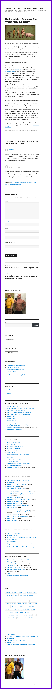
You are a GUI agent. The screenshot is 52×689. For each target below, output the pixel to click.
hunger (28, 130)
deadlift (8, 606)
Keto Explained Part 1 (12, 416)
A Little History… (11, 634)
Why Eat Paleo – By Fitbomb (14, 429)
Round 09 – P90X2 (12, 507)
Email (7, 228)
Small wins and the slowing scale (16, 365)
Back (24, 592)
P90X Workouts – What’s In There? (16, 640)
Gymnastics (22, 606)
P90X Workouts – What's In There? (16, 569)
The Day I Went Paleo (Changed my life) (17, 425)
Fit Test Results (11, 482)
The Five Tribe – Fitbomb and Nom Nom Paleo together (22, 547)
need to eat (18, 69)
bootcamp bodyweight (12, 600)
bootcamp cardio (24, 600)
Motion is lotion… (11, 373)
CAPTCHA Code (9, 248)
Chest (29, 603)
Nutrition (24, 130)
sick (25, 618)
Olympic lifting (26, 609)
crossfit (35, 603)
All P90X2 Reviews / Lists (13, 442)
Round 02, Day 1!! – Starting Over (15, 488)
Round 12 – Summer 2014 (13, 514)
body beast (23, 595)
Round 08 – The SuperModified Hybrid (17, 505)
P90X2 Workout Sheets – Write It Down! (17, 575)
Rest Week (9, 618)
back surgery (9, 595)
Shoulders (20, 618)
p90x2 (33, 609)
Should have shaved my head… (15, 545)
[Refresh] (15, 242)
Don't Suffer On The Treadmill (15, 446)
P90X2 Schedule (11, 573)
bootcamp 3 (25, 598)
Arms (20, 592)
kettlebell (13, 609)
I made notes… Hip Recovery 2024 (16, 375)
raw (10, 131)
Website (7, 235)
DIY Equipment (11, 562)
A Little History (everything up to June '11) (18, 480)
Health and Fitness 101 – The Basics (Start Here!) (20, 412)
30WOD (8, 592)
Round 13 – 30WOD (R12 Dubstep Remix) (17, 516)
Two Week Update (11, 371)
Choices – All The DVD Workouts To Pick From (19, 560)
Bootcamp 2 (17, 598)
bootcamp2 (9, 598)
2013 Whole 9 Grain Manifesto (15, 406)
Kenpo (7, 609)
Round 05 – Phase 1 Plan (13, 497)
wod (7, 620)
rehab (30, 615)
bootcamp (30, 595)
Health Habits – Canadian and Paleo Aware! (18, 414)
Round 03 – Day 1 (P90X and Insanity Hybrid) (19, 492)
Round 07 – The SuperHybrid (14, 503)
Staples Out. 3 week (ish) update (15, 369)
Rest (35, 615)
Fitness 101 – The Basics (13, 448)
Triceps (33, 618)
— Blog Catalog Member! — (14, 533)
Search (7, 322)
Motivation (10, 456)
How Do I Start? (11, 452)
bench (16, 595)
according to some (10, 71)
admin (11, 166)
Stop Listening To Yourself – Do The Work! (18, 463)
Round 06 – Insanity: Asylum (14, 501)
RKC (14, 618)
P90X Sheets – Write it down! (14, 567)
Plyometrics (24, 615)
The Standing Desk (12, 467)
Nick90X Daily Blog (12, 539)
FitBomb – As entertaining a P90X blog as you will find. (22, 537)
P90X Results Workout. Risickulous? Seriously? (19, 543)
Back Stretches (11, 444)
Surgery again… (11, 376)
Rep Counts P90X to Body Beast (15, 459)
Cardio (19, 603)
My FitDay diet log (11, 420)
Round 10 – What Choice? (13, 509)
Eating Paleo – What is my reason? (16, 410)
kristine (11, 149)
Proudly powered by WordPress (30, 685)
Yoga (11, 620)
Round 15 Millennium (12, 520)
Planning (26, 612)
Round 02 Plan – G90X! (13, 486)
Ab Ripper (14, 592)
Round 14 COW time (12, 518)
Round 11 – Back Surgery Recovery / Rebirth (18, 511)
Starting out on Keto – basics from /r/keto (18, 424)
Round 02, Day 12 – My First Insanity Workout (19, 490)
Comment (8, 201)
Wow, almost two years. (13, 367)
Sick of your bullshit (12, 461)
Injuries (29, 606)
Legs (19, 609)
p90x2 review (9, 612)
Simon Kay (9, 130)
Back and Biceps (31, 592)
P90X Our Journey (11, 541)
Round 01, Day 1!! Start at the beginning (17, 484)
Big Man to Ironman (12, 535)
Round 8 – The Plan (12, 642)
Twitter (9, 393)
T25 (29, 618)
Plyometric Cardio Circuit (12, 615)
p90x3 (16, 612)
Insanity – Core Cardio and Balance (16, 563)
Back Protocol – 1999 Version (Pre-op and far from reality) (22, 636)
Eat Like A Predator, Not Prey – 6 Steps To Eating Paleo (21, 408)
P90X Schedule (11, 565)
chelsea (24, 603)
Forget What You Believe (13, 450)
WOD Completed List (12, 577)
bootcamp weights (11, 603)
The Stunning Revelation (13, 427)
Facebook (9, 391)
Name (7, 221)
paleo (31, 130)
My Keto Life (10, 422)
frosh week (15, 606)
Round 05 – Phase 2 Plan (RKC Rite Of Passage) (19, 499)
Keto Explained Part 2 (12, 418)
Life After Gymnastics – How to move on (18, 454)
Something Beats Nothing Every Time (24, 8)
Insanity (34, 606)
